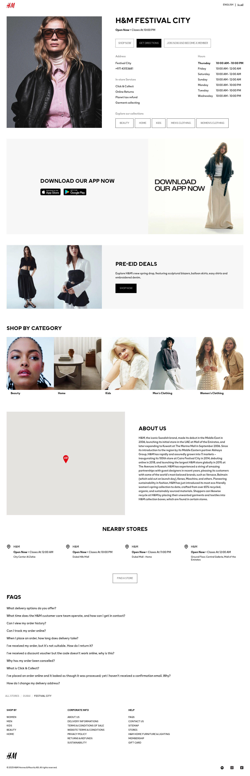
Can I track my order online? (26, 630)
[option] (30, 366)
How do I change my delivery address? (33, 683)
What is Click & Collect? (23, 668)
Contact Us (136, 721)
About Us (73, 717)
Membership (136, 738)
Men (9, 721)
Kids (9, 726)
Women (11, 717)
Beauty (11, 730)
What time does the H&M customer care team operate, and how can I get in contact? (66, 615)
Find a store (125, 578)
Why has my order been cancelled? (31, 660)
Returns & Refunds (80, 738)
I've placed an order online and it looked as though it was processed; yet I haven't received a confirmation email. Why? (89, 675)
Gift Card (134, 743)
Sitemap (133, 726)
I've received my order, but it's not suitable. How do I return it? (50, 645)
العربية (240, 4)
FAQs (131, 717)
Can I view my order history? (26, 623)
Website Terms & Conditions (86, 730)
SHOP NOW (124, 43)
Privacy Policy (77, 734)
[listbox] (125, 366)
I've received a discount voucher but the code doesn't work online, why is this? (60, 653)
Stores (132, 730)
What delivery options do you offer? (31, 608)
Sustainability (77, 743)
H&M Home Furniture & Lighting (149, 734)
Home (10, 734)
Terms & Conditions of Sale (86, 726)
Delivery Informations (83, 721)
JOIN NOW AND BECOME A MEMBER (187, 43)
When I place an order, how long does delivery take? (42, 638)
